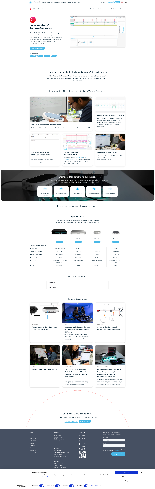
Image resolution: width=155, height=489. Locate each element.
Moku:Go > (53, 55)
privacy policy (45, 476)
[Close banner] (141, 472)
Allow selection (126, 477)
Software (107, 8)
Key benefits (91, 8)
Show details (95, 485)
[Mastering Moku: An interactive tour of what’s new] (45, 366)
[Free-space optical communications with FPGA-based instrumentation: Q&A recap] (77, 323)
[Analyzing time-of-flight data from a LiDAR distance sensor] (45, 323)
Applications (99, 8)
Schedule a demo (71, 421)
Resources (122, 8)
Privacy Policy (33, 450)
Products (32, 436)
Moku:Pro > (40, 55)
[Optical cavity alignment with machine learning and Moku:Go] (110, 323)
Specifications (114, 8)
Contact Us (33, 448)
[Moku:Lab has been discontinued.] (100, 239)
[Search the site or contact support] (101, 2)
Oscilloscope (79, 157)
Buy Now (117, 2)
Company (32, 445)
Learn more (59, 242)
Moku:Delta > (33, 55)
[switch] (57, 485)
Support (32, 443)
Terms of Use (33, 453)
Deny (126, 480)
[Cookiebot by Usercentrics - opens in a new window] (21, 486)
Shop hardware (84, 421)
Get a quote (110, 2)
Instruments (33, 438)
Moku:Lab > (47, 55)
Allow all (126, 473)
